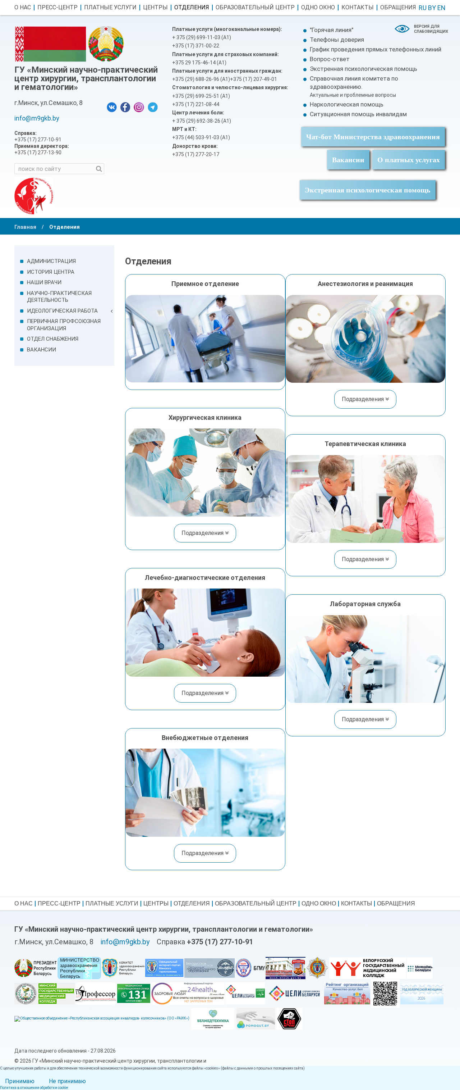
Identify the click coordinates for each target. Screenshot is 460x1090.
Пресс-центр (57, 7)
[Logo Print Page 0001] (33, 195)
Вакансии (348, 160)
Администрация (51, 261)
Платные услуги (110, 7)
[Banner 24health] (188, 993)
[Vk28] (112, 106)
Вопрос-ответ (330, 59)
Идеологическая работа (62, 311)
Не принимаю (67, 1081)
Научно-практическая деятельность (59, 297)
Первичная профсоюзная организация (64, 325)
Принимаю (19, 1081)
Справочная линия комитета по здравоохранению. (354, 86)
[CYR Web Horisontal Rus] (294, 993)
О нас (22, 7)
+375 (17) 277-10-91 (220, 941)
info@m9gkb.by (36, 118)
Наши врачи (44, 282)
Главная (25, 227)
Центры (155, 7)
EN (441, 8)
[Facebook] (125, 106)
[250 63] (101, 1018)
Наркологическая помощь (346, 104)
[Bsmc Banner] (367, 967)
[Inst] (139, 106)
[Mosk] (285, 967)
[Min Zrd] (79, 967)
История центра (50, 272)
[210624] (420, 967)
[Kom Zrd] (123, 967)
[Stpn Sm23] (289, 1018)
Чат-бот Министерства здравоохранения (373, 137)
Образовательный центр (255, 7)
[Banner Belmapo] (209, 967)
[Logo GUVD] (317, 967)
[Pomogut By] (255, 1018)
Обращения (398, 7)
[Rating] (347, 993)
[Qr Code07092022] (385, 993)
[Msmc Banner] (44, 993)
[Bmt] (212, 1018)
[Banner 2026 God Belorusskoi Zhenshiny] (421, 993)
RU (423, 8)
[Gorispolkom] (164, 967)
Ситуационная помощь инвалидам (358, 114)
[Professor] (95, 993)
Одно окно (318, 7)
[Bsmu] (250, 967)
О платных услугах (408, 160)
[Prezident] (35, 967)
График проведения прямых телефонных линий (375, 49)
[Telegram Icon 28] (153, 106)
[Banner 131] (133, 993)
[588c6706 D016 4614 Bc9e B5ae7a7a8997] (245, 993)
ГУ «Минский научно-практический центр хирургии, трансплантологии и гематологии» (86, 78)
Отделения (191, 7)
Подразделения (363, 399)
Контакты (357, 7)
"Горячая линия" (331, 29)
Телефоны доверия (337, 39)
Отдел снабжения (52, 339)
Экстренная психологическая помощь (363, 68)
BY (432, 8)
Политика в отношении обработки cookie (34, 1088)
